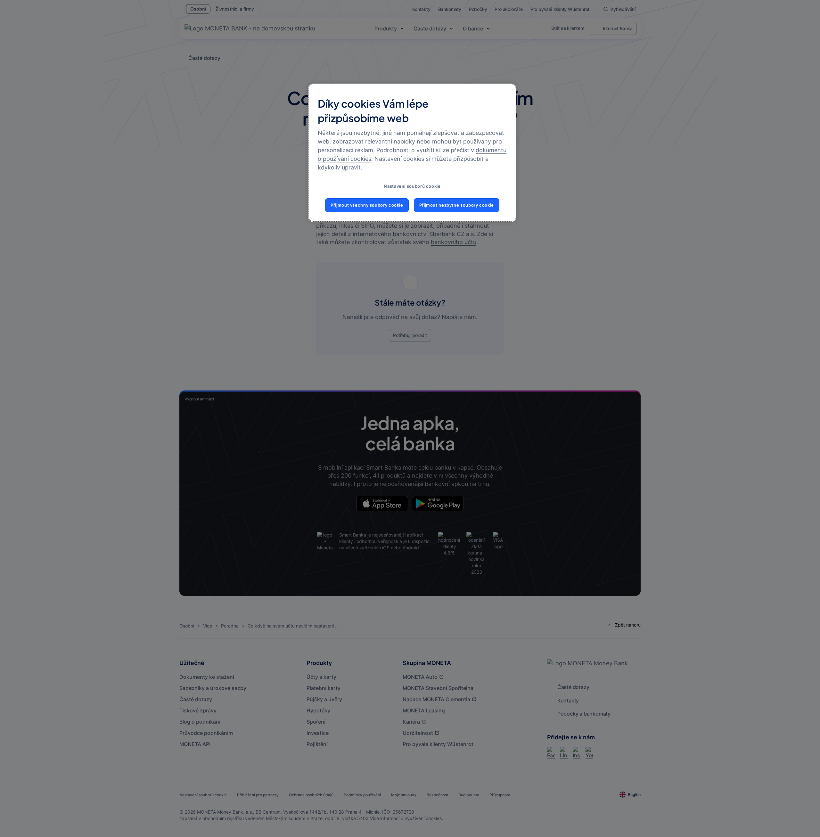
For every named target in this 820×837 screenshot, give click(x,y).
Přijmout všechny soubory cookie (367, 205)
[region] (412, 153)
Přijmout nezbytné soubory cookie (456, 205)
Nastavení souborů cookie (412, 186)
